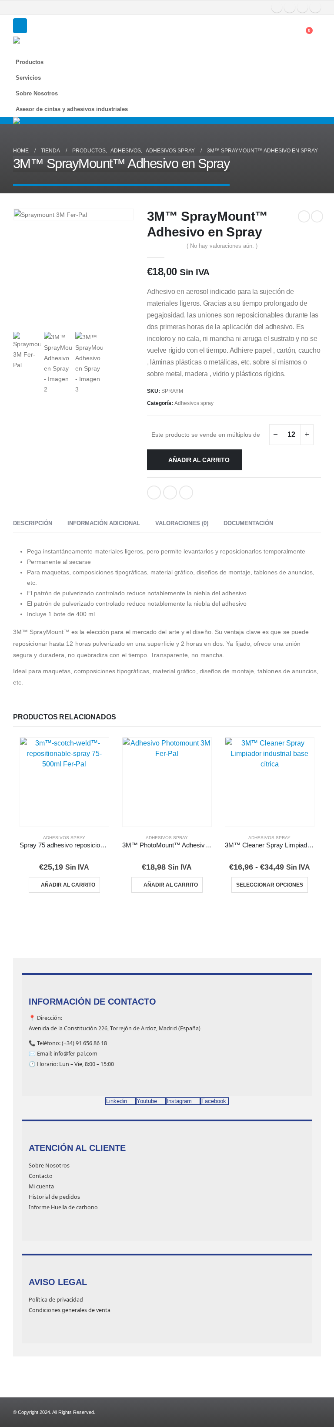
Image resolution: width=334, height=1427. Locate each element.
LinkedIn (170, 492)
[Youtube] (289, 7)
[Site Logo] (35, 45)
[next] (317, 216)
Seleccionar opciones (269, 885)
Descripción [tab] (32, 523)
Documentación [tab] (248, 523)
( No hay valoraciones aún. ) (222, 246)
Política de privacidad (56, 1299)
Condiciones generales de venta (69, 1310)
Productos (29, 62)
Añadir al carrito (198, 459)
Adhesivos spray (194, 403)
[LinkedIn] (315, 7)
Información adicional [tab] (103, 523)
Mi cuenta (41, 1186)
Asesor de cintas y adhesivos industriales (72, 109)
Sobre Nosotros (37, 94)
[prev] (304, 216)
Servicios (28, 78)
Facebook (154, 492)
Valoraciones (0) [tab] (181, 523)
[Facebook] (277, 7)
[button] (20, 25)
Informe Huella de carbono (63, 1207)
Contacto (41, 1176)
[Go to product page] (64, 782)
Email (186, 492)
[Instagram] (302, 7)
